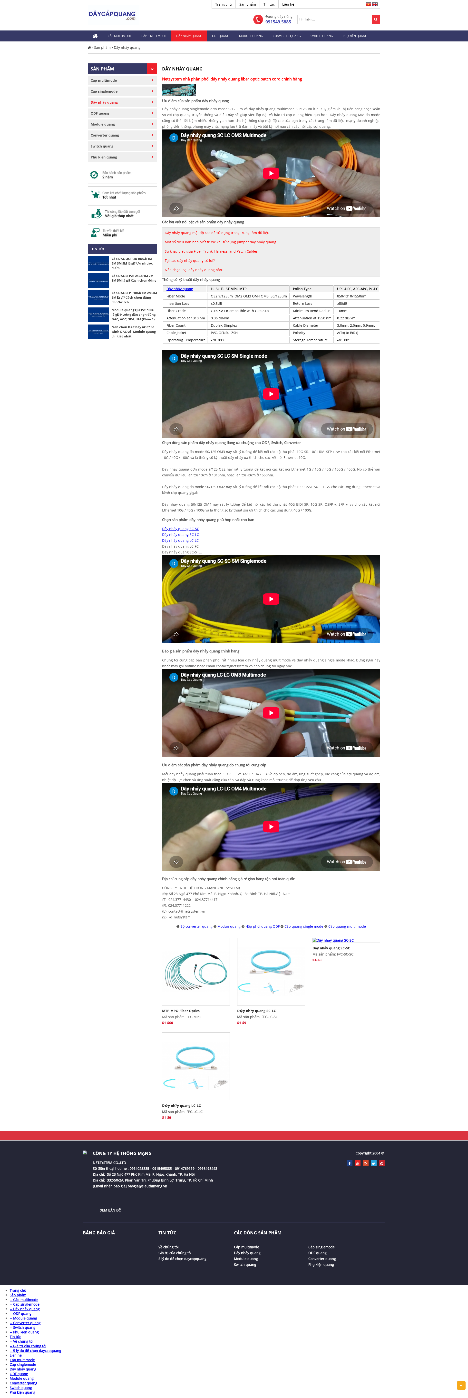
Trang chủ (223, 4)
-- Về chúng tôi (21, 1341)
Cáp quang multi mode (347, 926)
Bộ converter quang (196, 926)
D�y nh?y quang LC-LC (181, 1105)
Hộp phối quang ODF (262, 926)
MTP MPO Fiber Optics (181, 1010)
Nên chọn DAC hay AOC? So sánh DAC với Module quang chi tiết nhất (134, 331)
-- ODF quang (20, 1313)
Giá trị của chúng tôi (175, 1252)
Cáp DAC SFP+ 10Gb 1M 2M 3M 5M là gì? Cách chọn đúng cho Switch (134, 297)
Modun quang (229, 926)
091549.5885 (278, 22)
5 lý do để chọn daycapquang (182, 1258)
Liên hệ (288, 4)
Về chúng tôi (168, 1247)
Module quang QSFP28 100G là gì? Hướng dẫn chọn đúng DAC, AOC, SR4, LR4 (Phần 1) (134, 314)
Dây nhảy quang (189, 36)
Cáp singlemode (153, 36)
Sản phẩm (247, 4)
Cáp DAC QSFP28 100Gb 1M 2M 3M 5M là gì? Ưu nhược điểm (132, 263)
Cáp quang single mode (303, 926)
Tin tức (269, 4)
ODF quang (220, 36)
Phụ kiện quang (355, 36)
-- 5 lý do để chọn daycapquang (35, 1350)
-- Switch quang (22, 1327)
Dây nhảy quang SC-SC (180, 528)
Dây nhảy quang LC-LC (180, 540)
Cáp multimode (120, 36)
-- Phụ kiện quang (24, 1332)
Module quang (251, 36)
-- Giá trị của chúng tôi (28, 1346)
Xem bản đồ (110, 1210)
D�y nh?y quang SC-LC (256, 1010)
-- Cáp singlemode (24, 1304)
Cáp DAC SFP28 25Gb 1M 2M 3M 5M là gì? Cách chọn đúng (134, 278)
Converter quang (287, 36)
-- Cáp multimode (24, 1299)
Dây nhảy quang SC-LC (180, 534)
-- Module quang (23, 1318)
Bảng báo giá (99, 1233)
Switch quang (322, 36)
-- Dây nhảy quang (25, 1309)
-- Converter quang (25, 1322)
